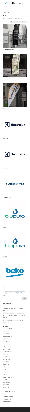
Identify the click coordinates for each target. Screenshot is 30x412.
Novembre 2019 (7, 336)
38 (21, 292)
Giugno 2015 (6, 379)
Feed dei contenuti (8, 396)
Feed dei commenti (8, 399)
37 (18, 292)
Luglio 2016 (6, 354)
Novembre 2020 (7, 329)
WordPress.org (7, 401)
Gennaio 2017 (6, 349)
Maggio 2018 (6, 341)
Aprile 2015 (6, 384)
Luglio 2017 (6, 346)
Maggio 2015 (6, 382)
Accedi (4, 394)
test (4, 306)
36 (16, 292)
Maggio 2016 (6, 359)
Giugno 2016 (6, 356)
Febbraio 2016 (7, 367)
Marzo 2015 (6, 387)
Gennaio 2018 (6, 344)
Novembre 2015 (7, 372)
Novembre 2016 (7, 351)
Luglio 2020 (6, 331)
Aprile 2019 (6, 339)
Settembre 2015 (7, 377)
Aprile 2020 (6, 334)
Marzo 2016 (6, 364)
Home (4, 12)
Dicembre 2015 (7, 369)
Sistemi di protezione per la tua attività (13, 313)
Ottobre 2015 (6, 374)
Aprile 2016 (6, 362)
